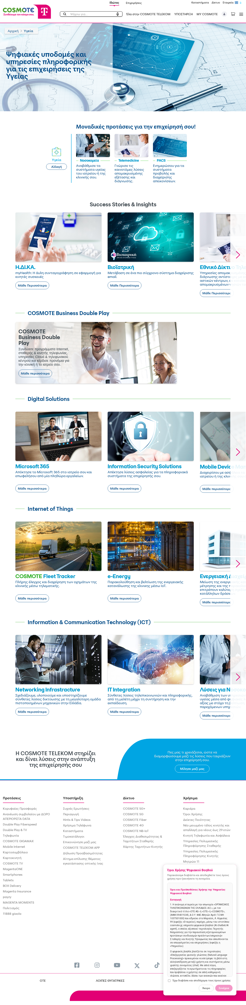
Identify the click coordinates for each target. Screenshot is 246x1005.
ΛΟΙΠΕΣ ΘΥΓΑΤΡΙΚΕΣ (110, 980)
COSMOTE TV (13, 863)
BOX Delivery (12, 886)
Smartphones (12, 874)
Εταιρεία (228, 2)
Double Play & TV (15, 830)
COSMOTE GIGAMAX (18, 841)
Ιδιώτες (114, 2)
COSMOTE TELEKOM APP (81, 847)
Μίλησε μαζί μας (192, 769)
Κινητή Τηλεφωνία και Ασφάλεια (206, 835)
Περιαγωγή (71, 814)
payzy (7, 897)
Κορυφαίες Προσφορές (20, 808)
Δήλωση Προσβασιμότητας (83, 853)
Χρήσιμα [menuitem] (190, 798)
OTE (43, 980)
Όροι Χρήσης (193, 814)
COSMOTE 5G (133, 814)
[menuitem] (76, 965)
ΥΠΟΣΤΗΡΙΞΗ (183, 14)
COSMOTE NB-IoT (136, 831)
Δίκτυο (216, 2)
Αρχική (13, 31)
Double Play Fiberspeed (20, 824)
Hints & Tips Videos (77, 820)
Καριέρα (189, 808)
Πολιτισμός (11, 908)
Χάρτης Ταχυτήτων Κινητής (143, 847)
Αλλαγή (56, 167)
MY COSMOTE (207, 14)
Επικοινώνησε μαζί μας (79, 842)
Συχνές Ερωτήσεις (76, 808)
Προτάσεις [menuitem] (12, 798)
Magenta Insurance (17, 891)
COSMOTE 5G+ (134, 808)
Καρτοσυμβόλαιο (15, 852)
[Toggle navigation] (240, 14)
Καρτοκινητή (12, 858)
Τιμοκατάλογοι (73, 836)
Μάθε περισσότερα (35, 373)
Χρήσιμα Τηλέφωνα (77, 825)
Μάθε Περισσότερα (32, 285)
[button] (224, 14)
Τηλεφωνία (11, 835)
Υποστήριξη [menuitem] (73, 798)
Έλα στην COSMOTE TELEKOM (148, 14)
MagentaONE (13, 869)
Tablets (8, 880)
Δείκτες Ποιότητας (196, 820)
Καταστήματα (200, 2)
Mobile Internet (14, 847)
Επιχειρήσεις (134, 2)
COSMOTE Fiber (135, 820)
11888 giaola (12, 914)
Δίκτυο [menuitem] (128, 798)
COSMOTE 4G (133, 825)
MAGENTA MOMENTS (18, 902)
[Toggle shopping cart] (235, 14)
